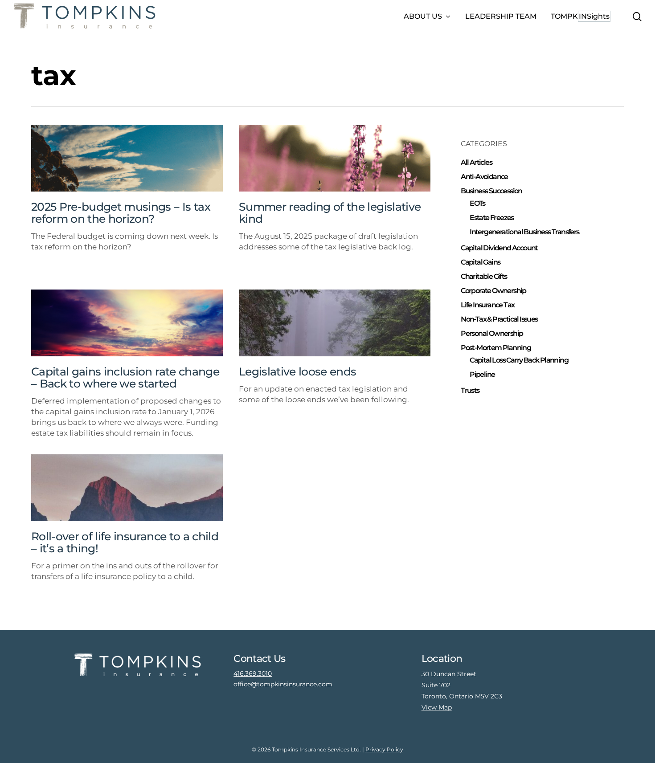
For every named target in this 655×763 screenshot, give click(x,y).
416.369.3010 (252, 673)
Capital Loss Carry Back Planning (519, 360)
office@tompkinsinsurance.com (282, 684)
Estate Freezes (492, 217)
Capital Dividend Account (499, 248)
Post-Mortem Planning (496, 347)
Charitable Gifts (484, 276)
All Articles (476, 162)
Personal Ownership (492, 333)
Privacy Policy (384, 749)
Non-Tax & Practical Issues (499, 319)
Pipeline (482, 374)
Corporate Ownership (493, 290)
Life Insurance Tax (487, 305)
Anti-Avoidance (484, 176)
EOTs (477, 203)
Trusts (470, 390)
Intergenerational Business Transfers (524, 232)
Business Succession (491, 191)
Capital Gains (480, 262)
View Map (437, 707)
